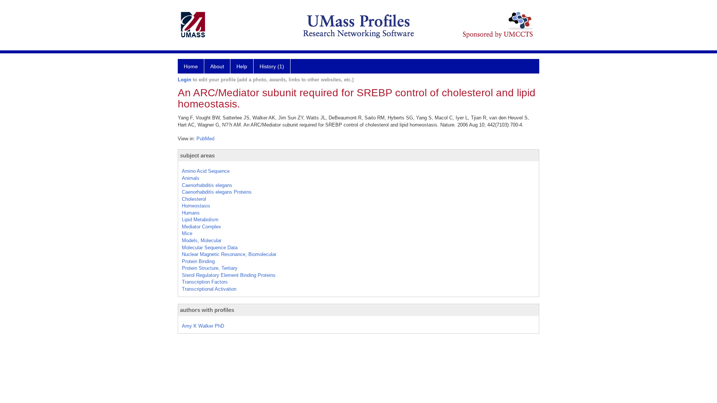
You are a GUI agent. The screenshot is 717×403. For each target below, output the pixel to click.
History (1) (272, 66)
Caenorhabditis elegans (207, 185)
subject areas (197, 155)
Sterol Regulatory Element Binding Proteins (229, 275)
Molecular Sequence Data (210, 247)
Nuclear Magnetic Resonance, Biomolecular (229, 254)
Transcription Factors (205, 282)
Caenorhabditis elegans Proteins (217, 192)
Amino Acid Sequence (206, 171)
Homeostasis (196, 206)
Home (191, 66)
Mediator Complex (201, 226)
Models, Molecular (201, 240)
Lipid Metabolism (200, 219)
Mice (187, 233)
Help (241, 66)
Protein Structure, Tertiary (210, 268)
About (217, 66)
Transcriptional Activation (209, 289)
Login (184, 79)
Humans (191, 213)
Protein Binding (198, 261)
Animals (190, 178)
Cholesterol (194, 199)
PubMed (205, 138)
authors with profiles (207, 310)
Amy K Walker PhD (203, 326)
